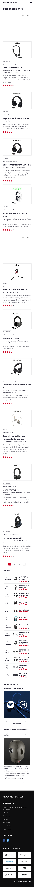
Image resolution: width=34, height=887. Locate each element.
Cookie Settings (7, 829)
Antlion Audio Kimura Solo (16, 289)
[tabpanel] (17, 865)
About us (5, 812)
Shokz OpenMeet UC (13, 67)
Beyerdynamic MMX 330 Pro (16, 118)
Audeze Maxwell (11, 338)
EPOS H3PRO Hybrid (12, 538)
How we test (6, 816)
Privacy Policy (7, 826)
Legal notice (6, 822)
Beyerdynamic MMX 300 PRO (17, 164)
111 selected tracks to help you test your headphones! (17, 722)
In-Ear (5, 283)
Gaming (5, 111)
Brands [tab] (6, 848)
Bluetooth (6, 61)
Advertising (6, 819)
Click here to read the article (17, 783)
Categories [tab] (16, 848)
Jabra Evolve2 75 (11, 489)
